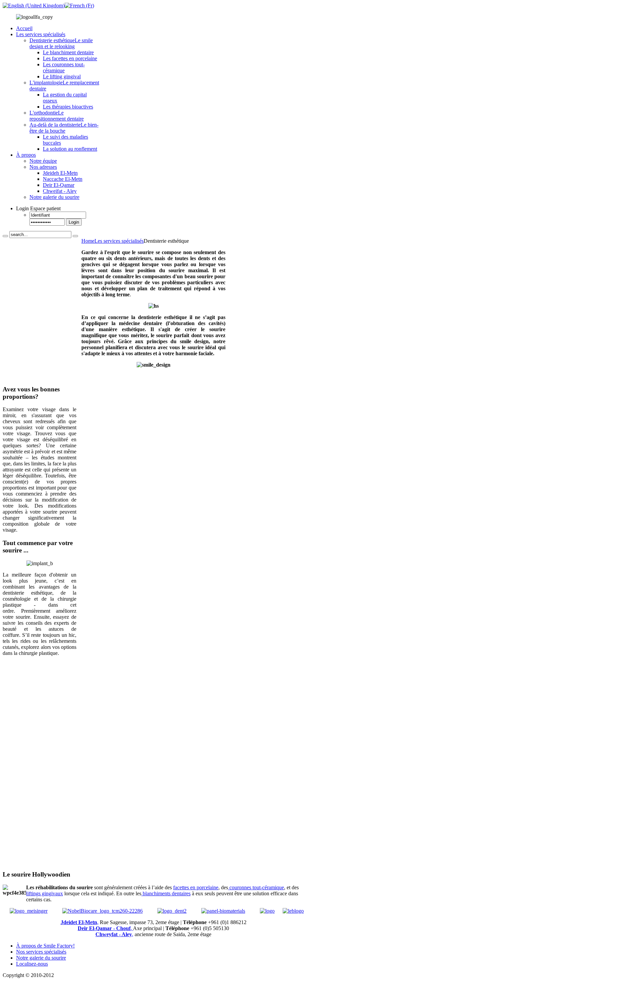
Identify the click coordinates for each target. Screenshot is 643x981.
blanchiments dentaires (166, 893)
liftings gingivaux (44, 893)
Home (87, 241)
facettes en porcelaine (195, 887)
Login (74, 222)
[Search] (5, 236)
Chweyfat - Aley (113, 934)
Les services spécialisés (119, 241)
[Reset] (75, 236)
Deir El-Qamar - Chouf (104, 928)
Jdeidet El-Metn (79, 922)
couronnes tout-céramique (256, 887)
